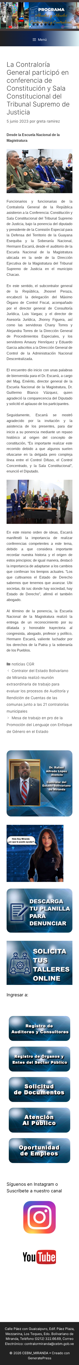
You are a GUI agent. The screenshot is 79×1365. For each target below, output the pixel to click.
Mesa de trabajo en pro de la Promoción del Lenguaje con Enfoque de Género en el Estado (39, 725)
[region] (39, 15)
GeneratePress (39, 1358)
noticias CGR (23, 664)
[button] (26, 24)
